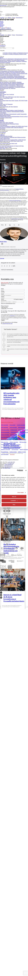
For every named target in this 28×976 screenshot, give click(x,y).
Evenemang (2, 62)
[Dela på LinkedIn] (10, 225)
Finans (13, 17)
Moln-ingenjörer (21, 427)
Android (4, 100)
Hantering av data (7, 82)
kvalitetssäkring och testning (17, 218)
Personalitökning (4, 451)
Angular (4, 94)
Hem (1, 148)
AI (6, 17)
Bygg (26, 116)
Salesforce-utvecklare (5, 449)
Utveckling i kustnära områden (19, 439)
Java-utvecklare (21, 434)
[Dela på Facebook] (5, 225)
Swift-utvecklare (13, 451)
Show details (20, 492)
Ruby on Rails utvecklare (16, 447)
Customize (13, 500)
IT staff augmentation (17, 78)
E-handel (2, 123)
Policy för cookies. (11, 583)
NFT (10, 88)
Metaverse (13, 88)
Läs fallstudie (3, 132)
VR (3, 89)
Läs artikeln (2, 66)
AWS (1, 104)
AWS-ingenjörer (4, 427)
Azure (4, 104)
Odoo (12, 106)
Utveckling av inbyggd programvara (12, 72)
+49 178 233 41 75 (8, 465)
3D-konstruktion (9, 76)
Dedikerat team (13, 429)
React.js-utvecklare (5, 447)
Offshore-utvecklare (21, 137)
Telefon (2, 296)
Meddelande (3, 300)
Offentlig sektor (3, 116)
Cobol (11, 98)
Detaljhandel (20, 110)
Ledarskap (8, 60)
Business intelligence (12, 83)
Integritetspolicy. (3, 583)
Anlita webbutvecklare (5, 138)
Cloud (1, 103)
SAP (1, 106)
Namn (2, 288)
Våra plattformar (3, 125)
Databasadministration (19, 77)
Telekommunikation (15, 111)
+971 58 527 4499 (6, 468)
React (1, 94)
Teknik (1, 23)
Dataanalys (14, 82)
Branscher (2, 24)
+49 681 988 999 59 (8, 464)
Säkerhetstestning (10, 77)
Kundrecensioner (3, 61)
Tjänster (1, 22)
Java (1, 96)
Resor (10, 117)
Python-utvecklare (5, 444)
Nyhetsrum (7, 62)
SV (0, 33)
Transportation (23, 114)
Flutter (7, 100)
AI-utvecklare (12, 425)
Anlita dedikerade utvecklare (6, 136)
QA (14, 145)
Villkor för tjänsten (13, 577)
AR (1, 89)
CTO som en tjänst (5, 429)
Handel (7, 110)
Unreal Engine (6, 98)
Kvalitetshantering (10, 58)
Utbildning (8, 111)
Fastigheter (2, 117)
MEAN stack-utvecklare (6, 439)
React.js (5, 139)
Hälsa (1, 111)
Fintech (17, 145)
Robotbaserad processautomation (7, 87)
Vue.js (7, 94)
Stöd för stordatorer (9, 74)
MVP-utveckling (12, 73)
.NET (3, 96)
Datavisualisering (3, 83)
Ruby (18, 96)
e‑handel (16, 110)
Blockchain (5, 88)
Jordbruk (7, 117)
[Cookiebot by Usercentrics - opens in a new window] (17, 470)
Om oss (1, 21)
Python (6, 96)
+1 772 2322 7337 (10, 463)
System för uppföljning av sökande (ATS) (9, 126)
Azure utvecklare (13, 427)
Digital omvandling (4, 85)
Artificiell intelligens (4, 84)
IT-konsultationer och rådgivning (7, 71)
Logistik (18, 114)
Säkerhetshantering (18, 58)
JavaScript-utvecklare (5, 437)
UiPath (9, 147)
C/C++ (1, 98)
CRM (4, 105)
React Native (11, 100)
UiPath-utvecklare (22, 451)
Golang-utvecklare (5, 434)
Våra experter (14, 60)
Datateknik (19, 82)
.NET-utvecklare (4, 425)
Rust (24, 96)
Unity (15, 96)
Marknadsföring (3, 115)
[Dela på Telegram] (18, 225)
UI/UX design (3, 76)
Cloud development (20, 73)
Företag (1, 114)
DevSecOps (6, 78)
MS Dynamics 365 (6, 106)
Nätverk (11, 78)
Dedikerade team (13, 137)
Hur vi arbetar (3, 58)
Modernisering (16, 74)
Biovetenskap (19, 17)
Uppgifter (2, 17)
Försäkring (11, 110)
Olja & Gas (22, 116)
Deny (14, 504)
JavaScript (11, 94)
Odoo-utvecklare (4, 442)
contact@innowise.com (7, 323)
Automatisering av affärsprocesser (15, 85)
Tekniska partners (11, 61)
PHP (9, 96)
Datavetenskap (12, 84)
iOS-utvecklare (13, 434)
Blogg (18, 60)
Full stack (24, 139)
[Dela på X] (14, 225)
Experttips (22, 60)
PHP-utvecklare (23, 442)
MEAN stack (3, 141)
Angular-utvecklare (21, 425)
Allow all (14, 496)
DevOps (2, 78)
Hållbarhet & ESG (20, 84)
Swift (1, 101)
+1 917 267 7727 (11, 462)
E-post (2, 294)
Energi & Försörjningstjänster (13, 116)
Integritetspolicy (3, 5)
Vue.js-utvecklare (4, 454)
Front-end (2, 93)
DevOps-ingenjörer (5, 432)
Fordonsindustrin (12, 114)
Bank (4, 110)
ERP (1, 105)
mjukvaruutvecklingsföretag (15, 200)
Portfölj (1, 26)
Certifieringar (18, 61)
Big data (2, 82)
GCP (7, 104)
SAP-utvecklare (15, 449)
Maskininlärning (20, 83)
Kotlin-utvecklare (15, 437)
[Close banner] (25, 470)
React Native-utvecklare (15, 444)
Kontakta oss (3, 45)
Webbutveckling (17, 71)
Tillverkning (6, 114)
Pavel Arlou (3, 241)
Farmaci (4, 111)
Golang (21, 96)
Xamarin (16, 100)
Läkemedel (10, 122)
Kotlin (26, 100)
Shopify (6, 147)
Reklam (8, 115)
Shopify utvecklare (24, 449)
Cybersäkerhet (17, 87)
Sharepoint (10, 104)
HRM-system (21, 126)
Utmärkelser (24, 61)
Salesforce (15, 106)
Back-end (2, 95)
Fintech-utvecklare (15, 432)
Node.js (12, 96)
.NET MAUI (21, 100)
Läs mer (2, 258)
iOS (1, 100)
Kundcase (2, 121)
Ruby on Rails (18, 139)
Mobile (9, 17)
